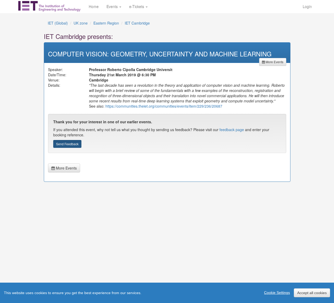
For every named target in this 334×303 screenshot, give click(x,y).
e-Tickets (137, 6)
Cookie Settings (277, 292)
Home (94, 6)
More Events (274, 62)
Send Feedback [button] (67, 144)
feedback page (231, 129)
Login (307, 6)
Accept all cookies (312, 293)
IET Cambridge (137, 23)
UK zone (81, 23)
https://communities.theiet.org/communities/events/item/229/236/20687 (163, 106)
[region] (167, 293)
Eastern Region (106, 23)
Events (112, 6)
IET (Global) (58, 23)
